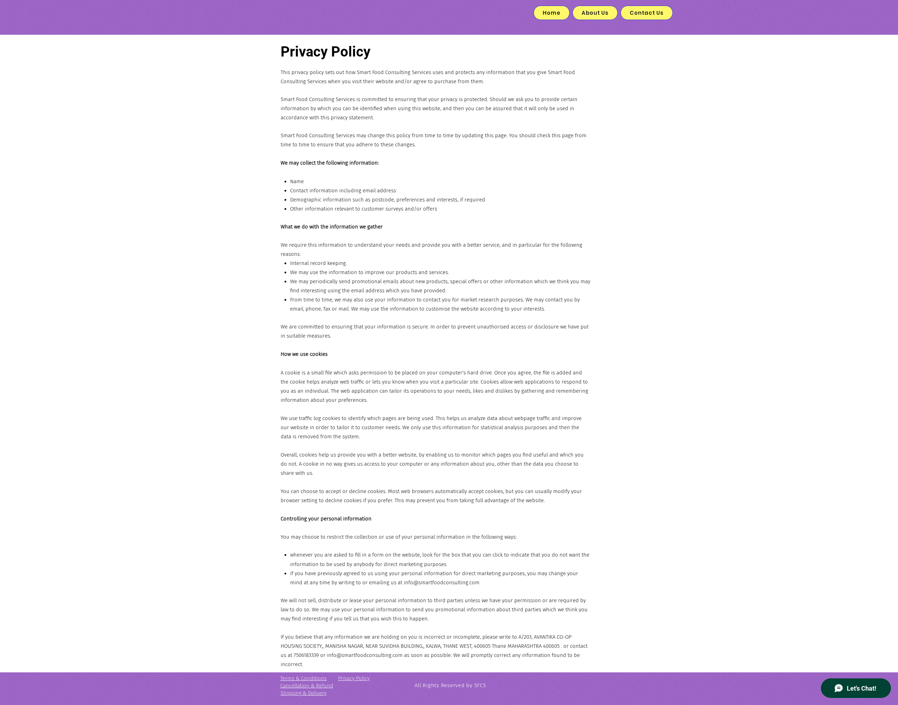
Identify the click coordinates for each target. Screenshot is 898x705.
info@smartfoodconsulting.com (442, 582)
